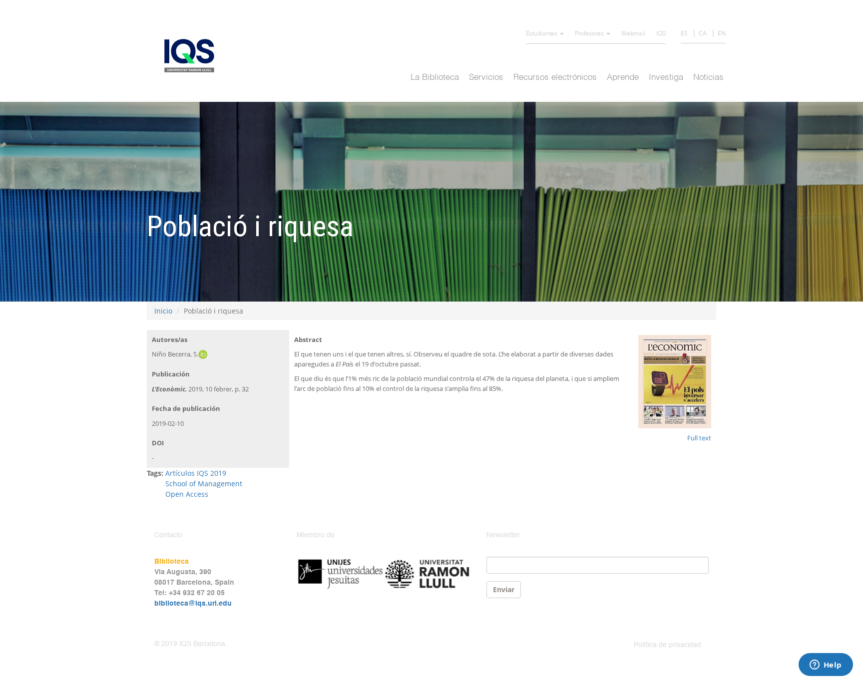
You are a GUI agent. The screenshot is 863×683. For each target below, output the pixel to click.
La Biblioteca (435, 77)
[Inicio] (193, 55)
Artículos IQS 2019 (195, 473)
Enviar (503, 589)
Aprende (623, 77)
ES (684, 33)
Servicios (486, 77)
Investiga (666, 77)
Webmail (633, 34)
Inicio (163, 311)
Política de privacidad (667, 645)
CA (703, 33)
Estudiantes (542, 34)
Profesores (590, 34)
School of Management (203, 483)
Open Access (186, 494)
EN (722, 33)
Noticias (708, 77)
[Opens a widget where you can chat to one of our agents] (825, 665)
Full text (699, 437)
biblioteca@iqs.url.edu (193, 603)
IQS (661, 34)
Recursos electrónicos (555, 77)
